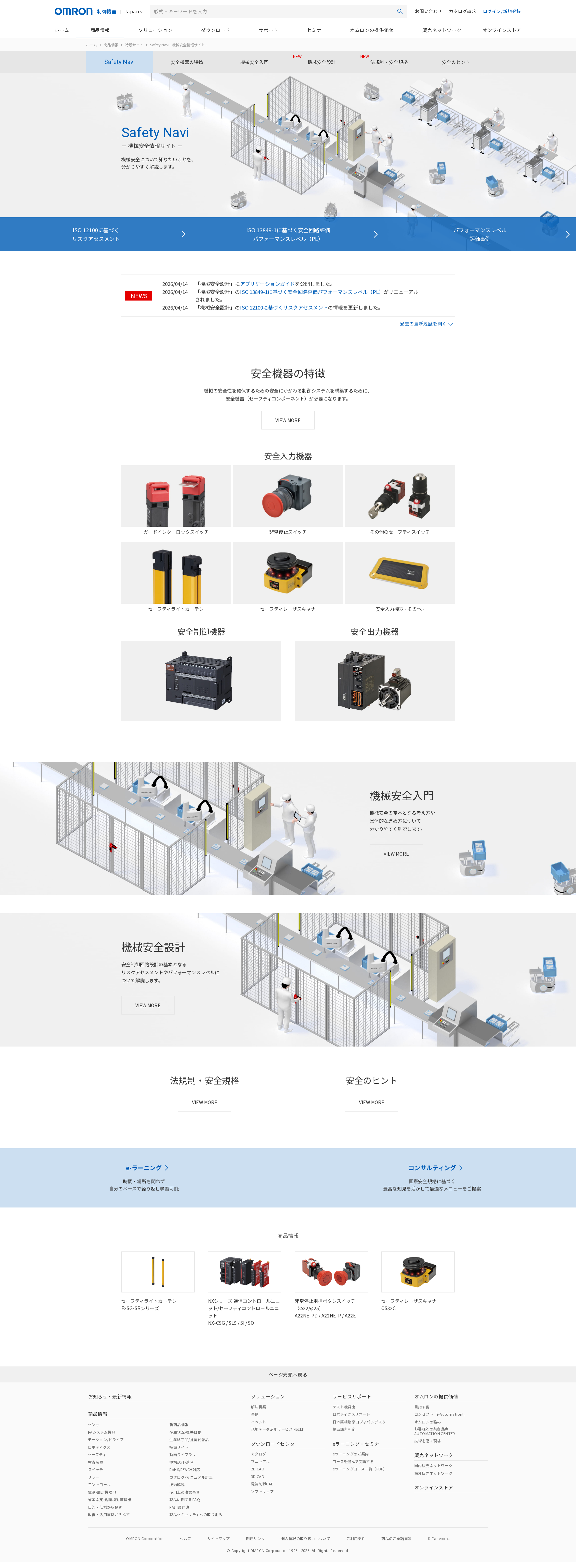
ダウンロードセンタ (273, 1443)
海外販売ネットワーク (433, 1473)
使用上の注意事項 (184, 1492)
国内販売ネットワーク (433, 1465)
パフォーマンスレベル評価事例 (480, 234)
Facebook (441, 1538)
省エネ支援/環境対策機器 (109, 1499)
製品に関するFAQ (184, 1499)
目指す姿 (422, 1406)
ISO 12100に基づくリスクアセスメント (96, 234)
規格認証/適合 (181, 1462)
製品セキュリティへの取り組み (195, 1514)
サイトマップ (218, 1538)
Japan (131, 11)
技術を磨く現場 (427, 1440)
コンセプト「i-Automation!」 (440, 1414)
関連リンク (255, 1538)
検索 (400, 11)
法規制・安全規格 (384, 59)
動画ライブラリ (182, 1454)
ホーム (62, 30)
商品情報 (100, 30)
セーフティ (97, 1454)
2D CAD (257, 1468)
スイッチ (95, 1469)
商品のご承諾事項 (396, 1538)
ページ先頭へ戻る (288, 1374)
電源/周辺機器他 (102, 1492)
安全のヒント (456, 62)
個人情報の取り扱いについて (305, 1538)
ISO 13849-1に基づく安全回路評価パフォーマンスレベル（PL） (288, 234)
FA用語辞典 (179, 1507)
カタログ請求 (462, 11)
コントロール (99, 1484)
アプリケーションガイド (267, 283)
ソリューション (155, 30)
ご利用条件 (355, 1538)
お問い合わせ (428, 11)
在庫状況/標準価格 (185, 1432)
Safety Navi (119, 61)
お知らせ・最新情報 (110, 1396)
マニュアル (260, 1461)
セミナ (314, 30)
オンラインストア (501, 30)
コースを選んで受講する (353, 1461)
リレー (93, 1477)
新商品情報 (178, 1424)
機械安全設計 (314, 59)
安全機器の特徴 (187, 62)
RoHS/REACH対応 (184, 1469)
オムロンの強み (427, 1421)
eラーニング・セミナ (356, 1443)
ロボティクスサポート (351, 1414)
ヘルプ (185, 1538)
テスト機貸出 (344, 1406)
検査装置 (95, 1462)
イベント (258, 1421)
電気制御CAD (262, 1483)
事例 (255, 1414)
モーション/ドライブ (106, 1439)
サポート (268, 30)
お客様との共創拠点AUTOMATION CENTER (434, 1431)
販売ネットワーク (441, 30)
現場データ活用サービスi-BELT (277, 1429)
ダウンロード (215, 30)
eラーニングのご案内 (351, 1453)
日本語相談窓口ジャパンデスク (359, 1421)
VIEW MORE (288, 420)
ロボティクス (99, 1447)
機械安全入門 (254, 62)
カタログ (258, 1453)
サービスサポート (352, 1396)
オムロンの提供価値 (372, 30)
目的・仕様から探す (105, 1507)
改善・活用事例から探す (109, 1514)
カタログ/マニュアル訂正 (191, 1477)
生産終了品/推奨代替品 (189, 1439)
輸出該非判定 (344, 1429)
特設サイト (134, 44)
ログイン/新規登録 (502, 11)
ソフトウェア (262, 1491)
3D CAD (257, 1476)
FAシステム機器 (101, 1432)
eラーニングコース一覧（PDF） (360, 1468)
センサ (93, 1424)
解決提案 (258, 1406)
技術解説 (177, 1484)
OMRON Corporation (145, 1538)
